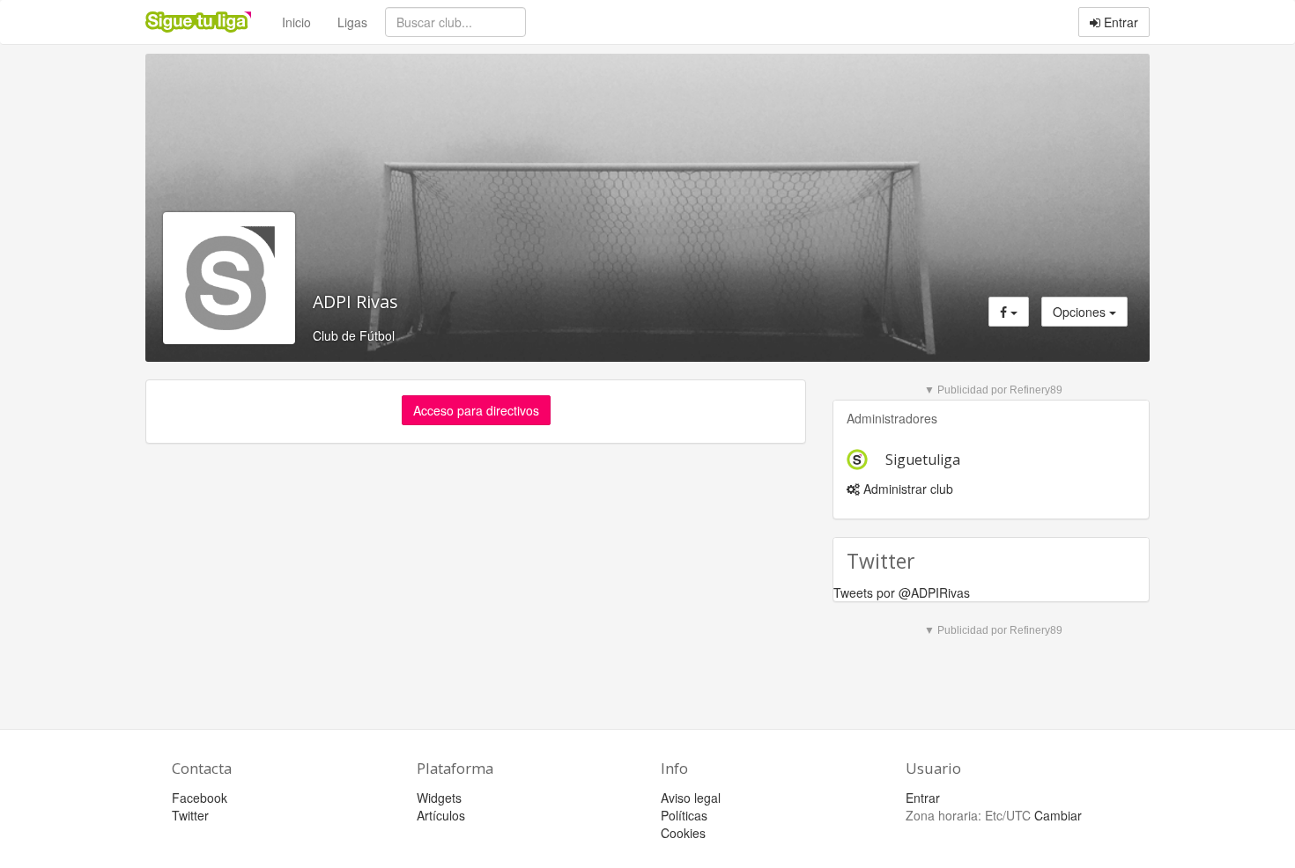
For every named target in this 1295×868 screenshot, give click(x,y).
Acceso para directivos (476, 410)
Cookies (683, 833)
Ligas (352, 22)
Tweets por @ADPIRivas (901, 592)
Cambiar (1058, 815)
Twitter (190, 815)
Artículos (441, 815)
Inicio (296, 22)
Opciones (1081, 311)
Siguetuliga (922, 459)
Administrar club (906, 488)
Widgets (439, 797)
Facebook (199, 797)
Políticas (684, 815)
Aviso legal (691, 797)
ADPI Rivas (355, 301)
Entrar (1119, 22)
